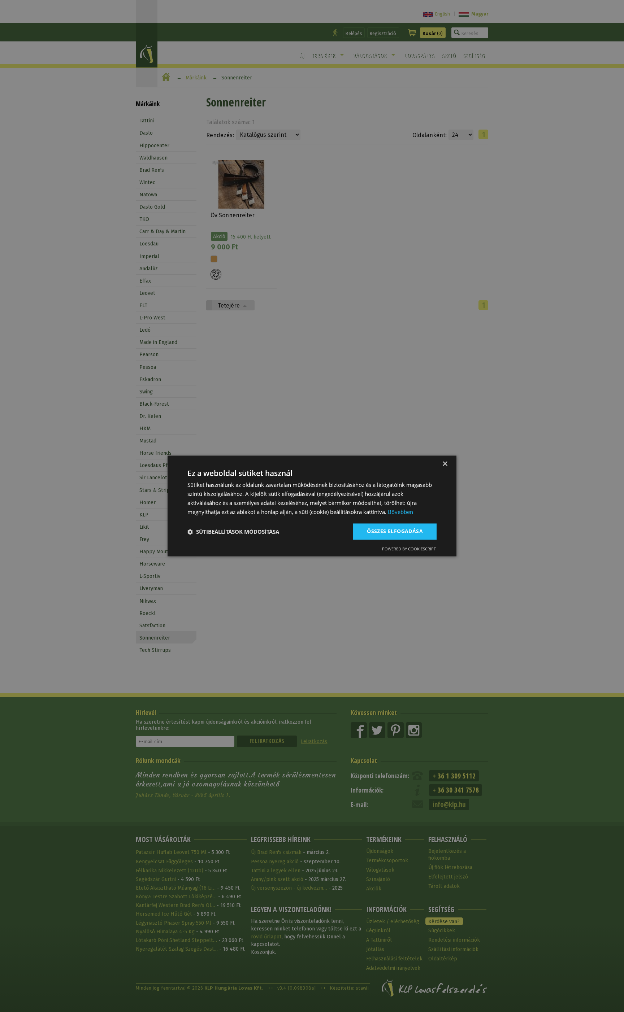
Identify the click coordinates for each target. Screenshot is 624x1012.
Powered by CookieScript (409, 549)
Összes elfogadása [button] (395, 531)
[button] (233, 532)
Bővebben (400, 511)
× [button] (444, 464)
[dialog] (312, 505)
